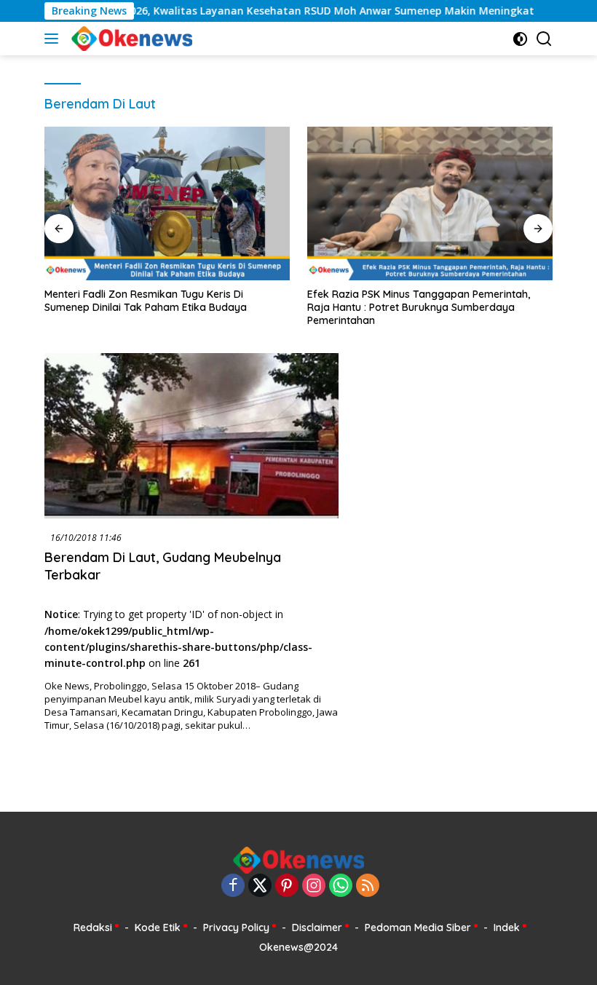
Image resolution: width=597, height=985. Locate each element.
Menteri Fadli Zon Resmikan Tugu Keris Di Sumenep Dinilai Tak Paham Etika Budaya (145, 301)
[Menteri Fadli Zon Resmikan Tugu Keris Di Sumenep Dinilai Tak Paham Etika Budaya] (167, 203)
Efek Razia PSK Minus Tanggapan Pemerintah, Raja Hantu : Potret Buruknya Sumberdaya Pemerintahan (418, 307)
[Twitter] (260, 886)
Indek (507, 927)
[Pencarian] (544, 39)
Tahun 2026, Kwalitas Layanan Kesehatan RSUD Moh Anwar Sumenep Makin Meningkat (287, 10)
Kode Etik (158, 927)
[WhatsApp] (340, 886)
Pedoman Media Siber (418, 927)
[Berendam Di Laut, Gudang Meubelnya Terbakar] (191, 435)
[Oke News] (130, 38)
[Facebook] (233, 886)
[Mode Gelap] (520, 39)
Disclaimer (317, 927)
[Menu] (54, 38)
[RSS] (367, 886)
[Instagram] (313, 886)
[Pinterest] (286, 886)
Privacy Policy (236, 927)
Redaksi (93, 927)
